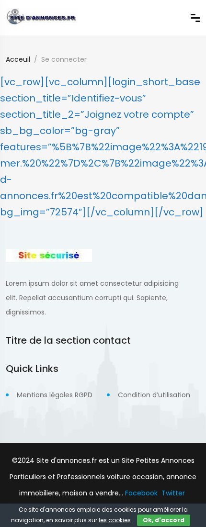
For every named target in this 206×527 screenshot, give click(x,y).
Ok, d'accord (163, 520)
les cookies (115, 520)
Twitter (173, 493)
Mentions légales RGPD (54, 395)
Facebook (141, 493)
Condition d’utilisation (154, 395)
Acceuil (18, 59)
